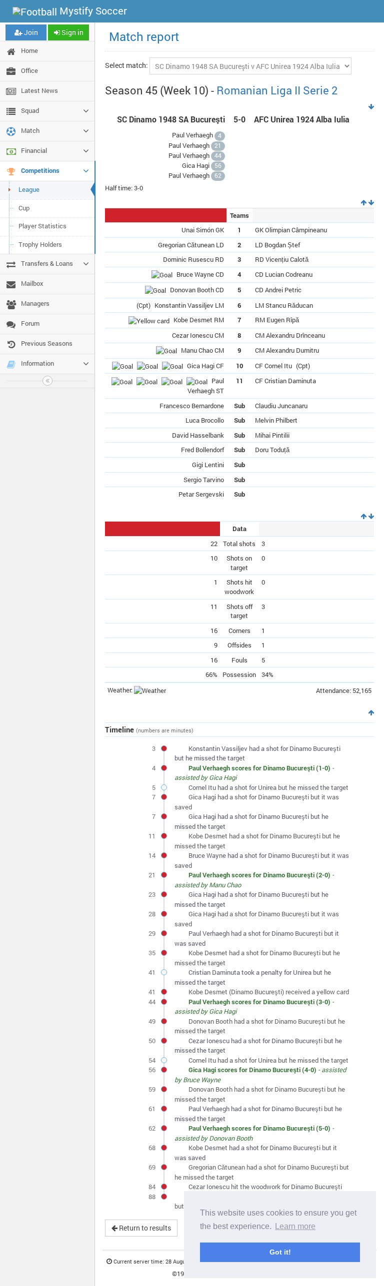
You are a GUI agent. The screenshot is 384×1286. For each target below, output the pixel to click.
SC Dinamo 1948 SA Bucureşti (171, 119)
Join (30, 32)
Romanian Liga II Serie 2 (277, 90)
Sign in (72, 32)
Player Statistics (42, 225)
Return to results (144, 1228)
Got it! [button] (280, 1252)
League (29, 189)
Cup (24, 207)
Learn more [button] (295, 1226)
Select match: (126, 65)
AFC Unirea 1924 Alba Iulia (302, 119)
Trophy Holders (40, 244)
